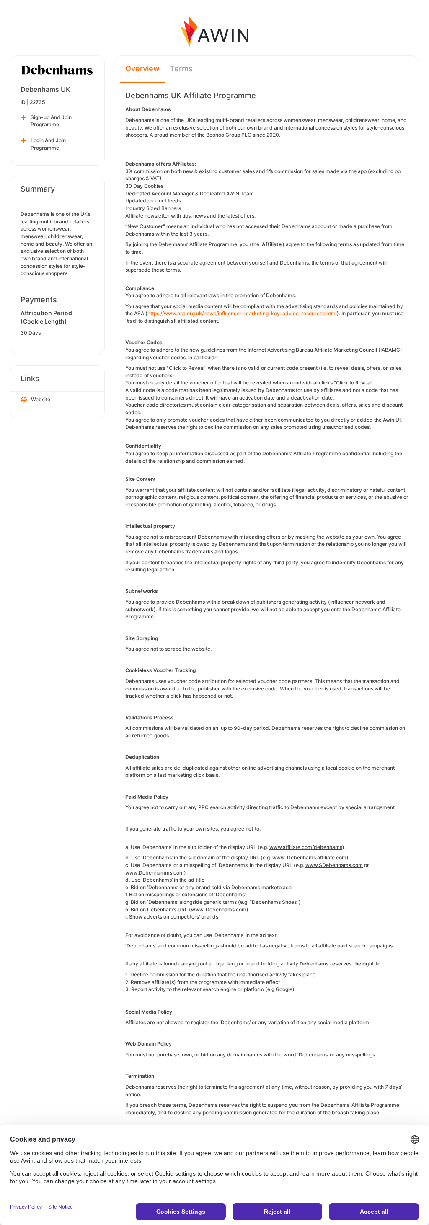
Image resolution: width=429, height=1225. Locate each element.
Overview (142, 68)
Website (40, 399)
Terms (181, 68)
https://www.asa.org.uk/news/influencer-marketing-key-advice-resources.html (242, 313)
